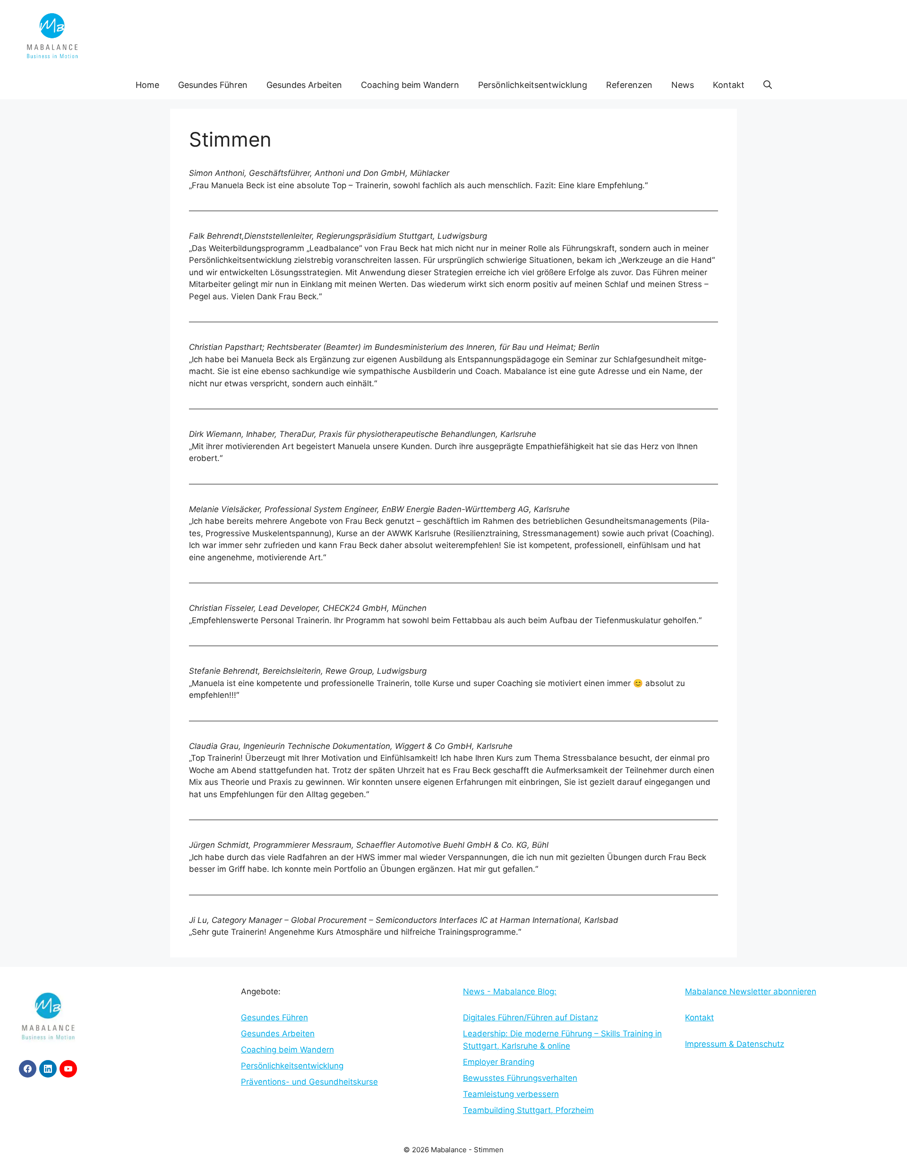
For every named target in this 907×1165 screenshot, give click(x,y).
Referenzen (629, 85)
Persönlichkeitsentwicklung (532, 85)
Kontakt (728, 85)
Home (147, 85)
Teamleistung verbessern (511, 1094)
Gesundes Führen (213, 85)
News (682, 85)
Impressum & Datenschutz (734, 1044)
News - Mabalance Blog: (509, 991)
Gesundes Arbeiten (304, 85)
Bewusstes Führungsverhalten (520, 1078)
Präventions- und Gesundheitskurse (309, 1082)
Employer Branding (498, 1062)
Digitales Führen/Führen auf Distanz (530, 1017)
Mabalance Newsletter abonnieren (750, 991)
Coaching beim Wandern (410, 85)
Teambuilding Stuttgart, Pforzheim (528, 1110)
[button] (767, 85)
